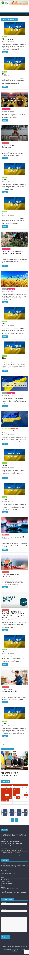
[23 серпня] (14, 308)
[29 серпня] (14, 58)
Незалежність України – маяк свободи (13, 432)
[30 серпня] (14, 23)
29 (2, 800)
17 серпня (5, 652)
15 (2, 795)
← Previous (4, 744)
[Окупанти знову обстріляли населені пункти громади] (14, 232)
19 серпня (5, 465)
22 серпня (5, 358)
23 (6, 797)
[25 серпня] (14, 198)
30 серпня (7, 39)
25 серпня (5, 214)
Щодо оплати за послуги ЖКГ (13, 537)
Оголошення (5, 143)
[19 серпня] (14, 449)
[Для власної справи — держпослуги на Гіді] (14, 670)
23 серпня (5, 324)
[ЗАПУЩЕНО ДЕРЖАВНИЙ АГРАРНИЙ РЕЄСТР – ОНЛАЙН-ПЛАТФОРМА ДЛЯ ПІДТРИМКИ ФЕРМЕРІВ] (14, 593)
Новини (4, 36)
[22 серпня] (14, 342)
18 (14, 795)
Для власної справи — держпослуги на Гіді (10, 690)
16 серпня (5, 724)
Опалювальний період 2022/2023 (10, 575)
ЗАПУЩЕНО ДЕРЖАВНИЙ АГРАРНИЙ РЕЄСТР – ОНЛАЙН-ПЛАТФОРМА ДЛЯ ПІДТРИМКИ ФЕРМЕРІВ (13, 615)
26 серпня (5, 180)
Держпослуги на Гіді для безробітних (11, 146)
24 (10, 797)
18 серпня (5, 499)
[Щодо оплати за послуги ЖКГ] (14, 518)
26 (18, 797)
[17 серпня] (14, 636)
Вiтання (4, 289)
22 (2, 797)
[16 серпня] (14, 708)
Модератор (12, 41)
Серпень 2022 (14, 785)
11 (14, 792)
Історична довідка (6, 428)
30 (6, 800)
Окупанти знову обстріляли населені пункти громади (12, 252)
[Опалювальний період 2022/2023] (14, 555)
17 (10, 795)
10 (10, 792)
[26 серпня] (14, 164)
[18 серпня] (14, 484)
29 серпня (5, 74)
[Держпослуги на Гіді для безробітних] (14, 126)
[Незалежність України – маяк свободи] (14, 412)
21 (26, 795)
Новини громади (6, 109)
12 (18, 792)
